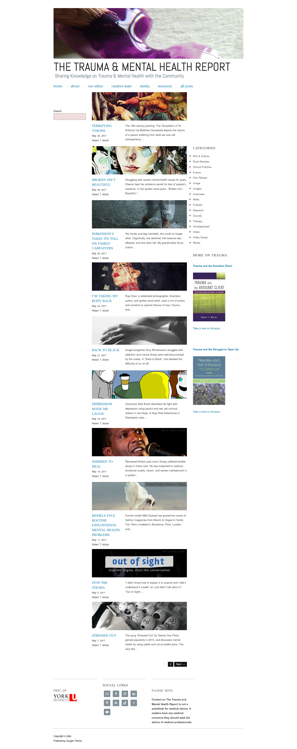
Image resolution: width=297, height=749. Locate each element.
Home (58, 86)
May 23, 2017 (99, 305)
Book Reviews (201, 161)
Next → (180, 664)
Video (182, 264)
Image (196, 183)
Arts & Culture (177, 94)
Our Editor (95, 86)
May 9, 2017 (98, 592)
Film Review (200, 178)
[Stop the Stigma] (139, 564)
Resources (165, 86)
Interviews (198, 194)
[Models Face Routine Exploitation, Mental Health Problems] (139, 497)
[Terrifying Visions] (139, 107)
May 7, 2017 (98, 640)
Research (170, 202)
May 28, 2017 (99, 189)
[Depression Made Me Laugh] (139, 386)
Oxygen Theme (74, 740)
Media (144, 86)
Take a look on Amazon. (207, 328)
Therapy (181, 202)
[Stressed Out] (139, 617)
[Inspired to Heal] (139, 443)
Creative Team (122, 86)
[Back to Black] (139, 332)
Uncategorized (201, 226)
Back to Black (105, 350)
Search (58, 111)
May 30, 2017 (99, 135)
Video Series (200, 237)
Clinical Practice (155, 202)
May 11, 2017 (99, 539)
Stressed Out (104, 635)
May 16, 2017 (99, 418)
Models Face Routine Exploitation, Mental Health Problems (106, 525)
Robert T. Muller (100, 140)
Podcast (197, 205)
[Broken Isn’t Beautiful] (139, 161)
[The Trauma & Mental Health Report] (148, 45)
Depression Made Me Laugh (102, 409)
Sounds (181, 318)
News (196, 199)
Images (197, 188)
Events (197, 172)
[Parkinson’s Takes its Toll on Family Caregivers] (139, 215)
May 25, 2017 (99, 253)
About (75, 86)
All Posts (186, 86)
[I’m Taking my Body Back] (139, 278)
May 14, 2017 (99, 471)
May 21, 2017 (99, 355)
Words (181, 148)
